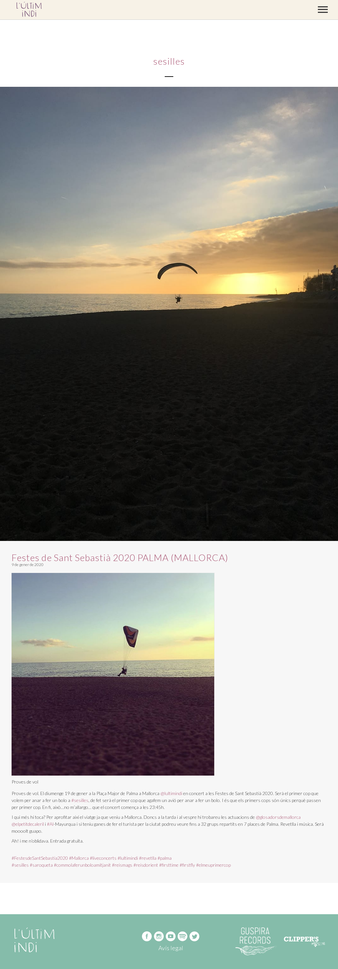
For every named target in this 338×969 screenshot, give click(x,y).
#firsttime (169, 865)
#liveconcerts (103, 858)
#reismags (122, 865)
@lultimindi (171, 793)
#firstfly (187, 865)
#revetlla (147, 858)
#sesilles (79, 800)
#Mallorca (79, 858)
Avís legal (170, 948)
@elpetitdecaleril (28, 824)
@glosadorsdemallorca (278, 817)
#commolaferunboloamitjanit (82, 865)
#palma (164, 858)
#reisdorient (145, 865)
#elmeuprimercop (213, 865)
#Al (50, 824)
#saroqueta (41, 865)
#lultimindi (128, 858)
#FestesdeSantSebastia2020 (40, 858)
